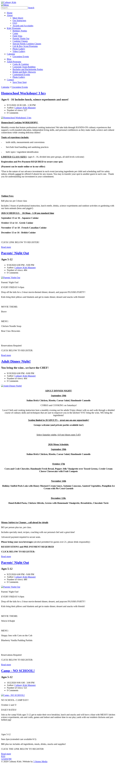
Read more (6, 247)
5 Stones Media (40, 761)
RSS (3, 756)
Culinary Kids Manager (25, 107)
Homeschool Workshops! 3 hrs (23, 93)
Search (31, 7)
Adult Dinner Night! (16, 361)
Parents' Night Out (15, 253)
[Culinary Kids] (8, 2)
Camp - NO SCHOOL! (18, 671)
